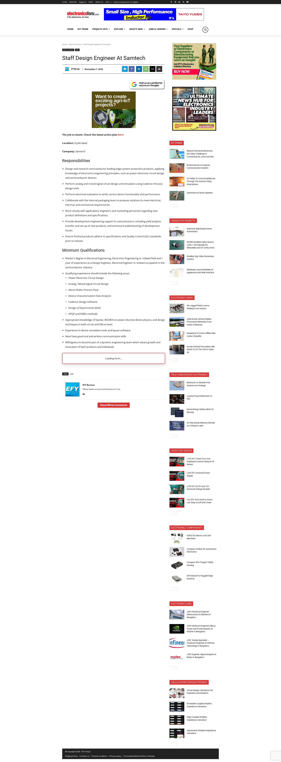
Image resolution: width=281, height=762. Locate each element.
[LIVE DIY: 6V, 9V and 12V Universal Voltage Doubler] (176, 489)
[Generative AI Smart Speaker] (176, 196)
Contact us (84, 756)
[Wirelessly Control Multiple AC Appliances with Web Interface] (176, 272)
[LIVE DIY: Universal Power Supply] (176, 476)
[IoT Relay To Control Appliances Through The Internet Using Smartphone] (176, 181)
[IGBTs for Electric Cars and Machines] (176, 538)
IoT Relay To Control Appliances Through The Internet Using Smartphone (201, 181)
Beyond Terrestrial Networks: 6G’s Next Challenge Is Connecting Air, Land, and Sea (200, 154)
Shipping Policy (71, 756)
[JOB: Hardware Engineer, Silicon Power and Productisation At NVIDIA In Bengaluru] (176, 629)
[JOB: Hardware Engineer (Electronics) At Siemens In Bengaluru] (176, 614)
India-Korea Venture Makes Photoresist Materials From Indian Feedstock (199, 322)
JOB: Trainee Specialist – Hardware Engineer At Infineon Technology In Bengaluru (201, 643)
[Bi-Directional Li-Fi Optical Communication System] (176, 168)
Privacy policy (115, 756)
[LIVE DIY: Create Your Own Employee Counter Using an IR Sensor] (176, 461)
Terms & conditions (99, 756)
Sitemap (151, 756)
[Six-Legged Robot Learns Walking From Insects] (176, 308)
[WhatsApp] (146, 69)
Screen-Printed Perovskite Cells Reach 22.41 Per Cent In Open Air (201, 349)
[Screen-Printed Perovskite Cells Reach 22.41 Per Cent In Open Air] (176, 349)
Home (64, 44)
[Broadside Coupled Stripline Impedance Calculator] (176, 706)
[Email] (152, 69)
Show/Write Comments (113, 405)
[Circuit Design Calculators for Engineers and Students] (176, 693)
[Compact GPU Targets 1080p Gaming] (176, 565)
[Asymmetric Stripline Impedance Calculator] (176, 733)
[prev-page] (171, 206)
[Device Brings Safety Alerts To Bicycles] (176, 412)
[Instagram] (175, 2)
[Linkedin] (179, 2)
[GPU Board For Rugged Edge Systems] (176, 579)
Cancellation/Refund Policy (135, 756)
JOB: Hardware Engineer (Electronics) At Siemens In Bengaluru (199, 614)
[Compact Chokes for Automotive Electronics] (176, 552)
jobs (71, 374)
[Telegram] (125, 69)
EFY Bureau (75, 69)
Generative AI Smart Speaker (200, 193)
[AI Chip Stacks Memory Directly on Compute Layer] (176, 426)
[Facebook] (171, 2)
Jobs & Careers (75, 44)
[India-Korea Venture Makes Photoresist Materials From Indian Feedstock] (176, 322)
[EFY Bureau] (67, 69)
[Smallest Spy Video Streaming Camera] (176, 259)
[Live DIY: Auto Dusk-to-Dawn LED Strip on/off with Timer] (176, 502)
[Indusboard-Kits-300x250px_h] (114, 127)
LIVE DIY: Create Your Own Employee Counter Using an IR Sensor (200, 461)
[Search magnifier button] (205, 29)
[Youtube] (187, 2)
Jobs (77, 50)
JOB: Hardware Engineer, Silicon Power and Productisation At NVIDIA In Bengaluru (201, 629)
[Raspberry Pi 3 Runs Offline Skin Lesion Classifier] (176, 336)
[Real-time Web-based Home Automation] (176, 231)
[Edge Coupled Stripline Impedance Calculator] (176, 720)
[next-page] (176, 206)
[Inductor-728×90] (154, 19)
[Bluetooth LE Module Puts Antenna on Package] (176, 385)
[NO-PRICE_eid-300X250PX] (194, 79)
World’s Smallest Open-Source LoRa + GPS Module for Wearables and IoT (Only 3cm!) (201, 245)
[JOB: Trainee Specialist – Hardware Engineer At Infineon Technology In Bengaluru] (176, 643)
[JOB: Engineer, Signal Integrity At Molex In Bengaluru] (176, 657)
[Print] (159, 69)
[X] (183, 2)
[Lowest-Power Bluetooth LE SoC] (176, 399)
